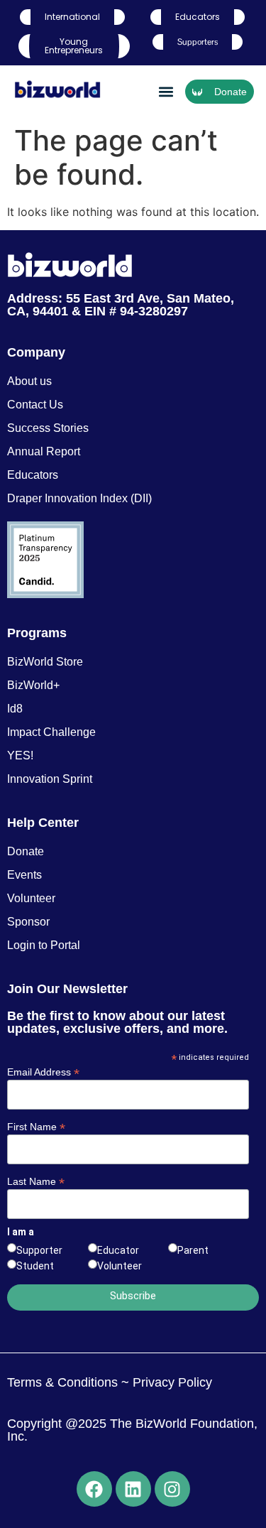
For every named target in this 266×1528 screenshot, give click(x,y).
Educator (118, 1250)
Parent (193, 1250)
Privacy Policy (170, 1382)
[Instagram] (172, 1489)
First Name (36, 1126)
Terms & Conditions (62, 1382)
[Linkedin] (133, 1489)
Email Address (43, 1072)
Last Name (36, 1181)
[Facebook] (94, 1489)
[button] (165, 92)
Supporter (39, 1250)
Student (35, 1266)
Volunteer (119, 1266)
